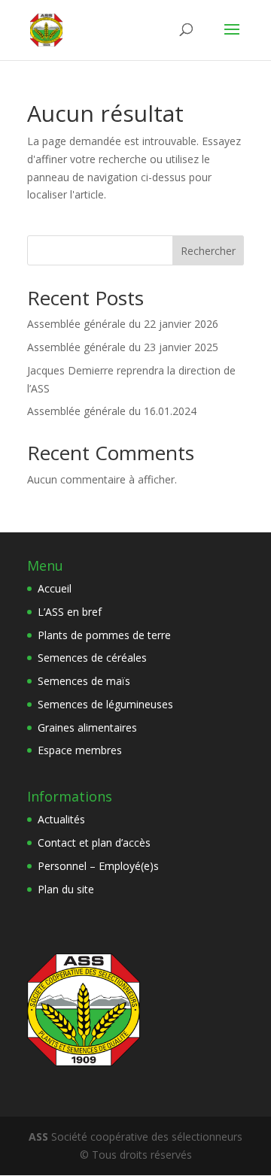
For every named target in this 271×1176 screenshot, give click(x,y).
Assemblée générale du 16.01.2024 (111, 411)
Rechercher (208, 251)
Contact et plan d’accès (94, 842)
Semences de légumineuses (105, 704)
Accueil (55, 588)
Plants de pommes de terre (104, 635)
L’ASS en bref (70, 612)
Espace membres (80, 750)
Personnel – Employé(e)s (98, 866)
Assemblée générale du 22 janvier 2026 (122, 324)
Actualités (61, 819)
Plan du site (66, 889)
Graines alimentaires (87, 727)
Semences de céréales (92, 657)
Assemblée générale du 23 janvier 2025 (122, 347)
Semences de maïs (84, 681)
